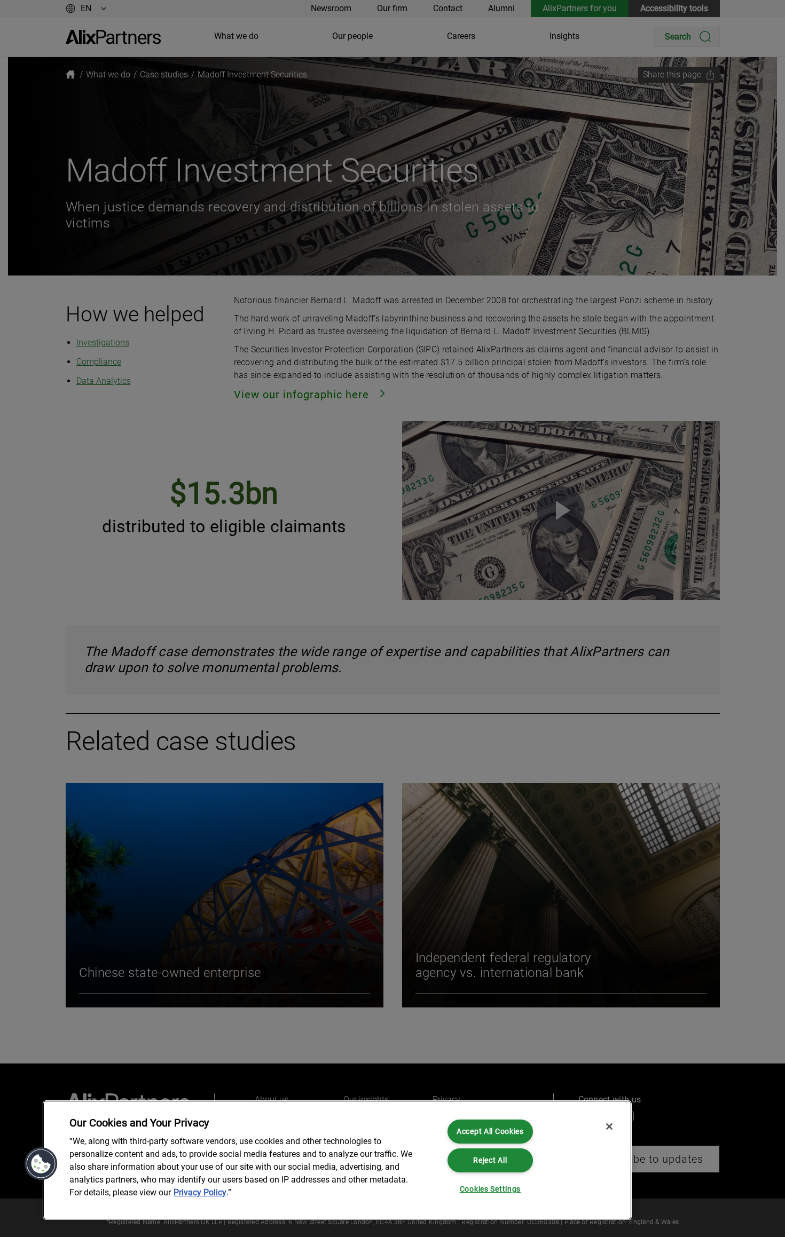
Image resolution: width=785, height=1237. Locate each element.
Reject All (490, 1160)
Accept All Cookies (490, 1131)
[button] (41, 1164)
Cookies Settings (490, 1189)
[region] (337, 1160)
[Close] (609, 1126)
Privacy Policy (200, 1192)
